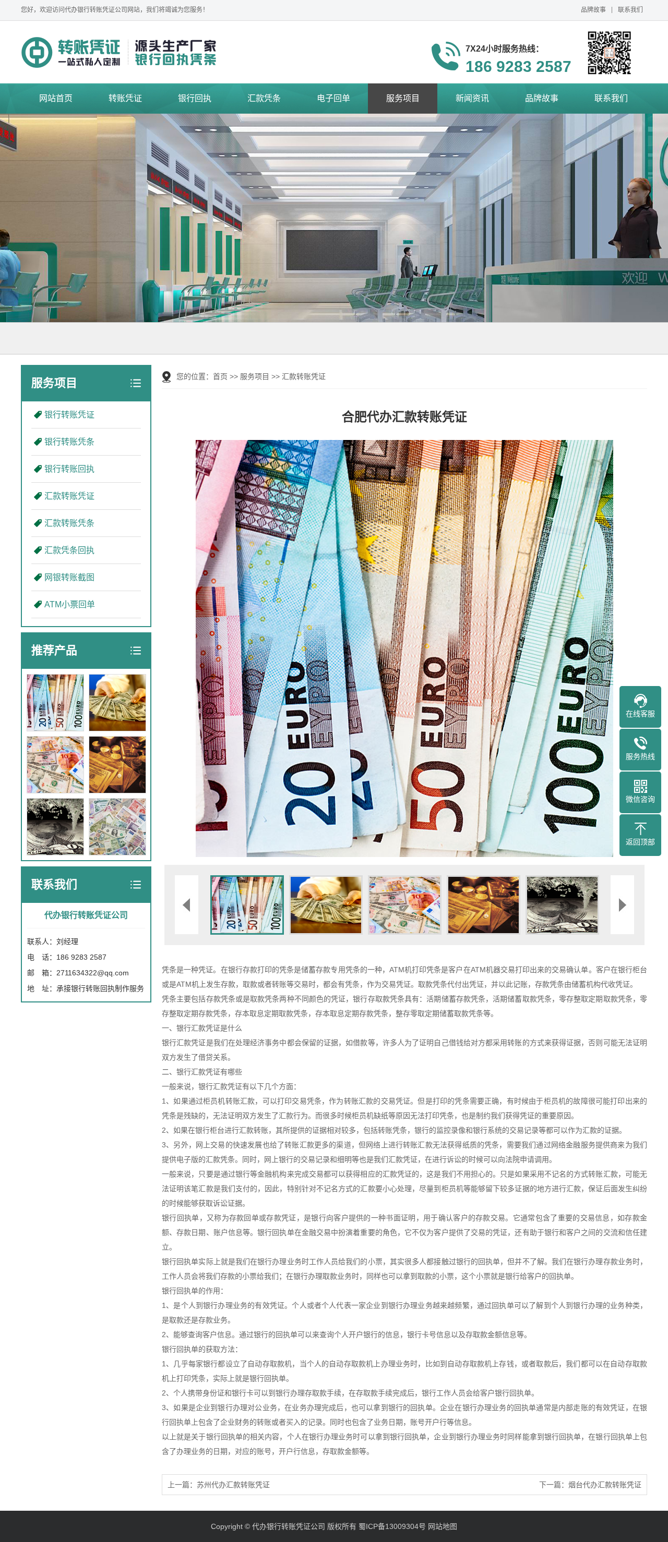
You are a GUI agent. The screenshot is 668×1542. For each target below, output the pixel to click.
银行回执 (194, 98)
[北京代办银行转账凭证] (55, 729)
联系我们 (630, 10)
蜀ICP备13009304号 (392, 1526)
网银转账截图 (69, 577)
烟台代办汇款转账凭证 (604, 1484)
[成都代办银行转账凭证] (55, 853)
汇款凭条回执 (69, 550)
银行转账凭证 (41, 338)
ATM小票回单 (69, 604)
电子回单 (333, 98)
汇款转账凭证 (211, 338)
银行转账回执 (154, 338)
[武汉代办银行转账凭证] (117, 853)
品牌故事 (593, 10)
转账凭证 (125, 98)
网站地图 (442, 1526)
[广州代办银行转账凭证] (55, 791)
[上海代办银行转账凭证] (117, 729)
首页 (220, 376)
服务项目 (403, 98)
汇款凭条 (264, 98)
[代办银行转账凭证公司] (128, 52)
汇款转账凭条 (268, 338)
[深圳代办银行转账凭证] (117, 791)
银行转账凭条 (98, 338)
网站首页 (56, 98)
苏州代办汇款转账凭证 (233, 1484)
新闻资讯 (472, 98)
